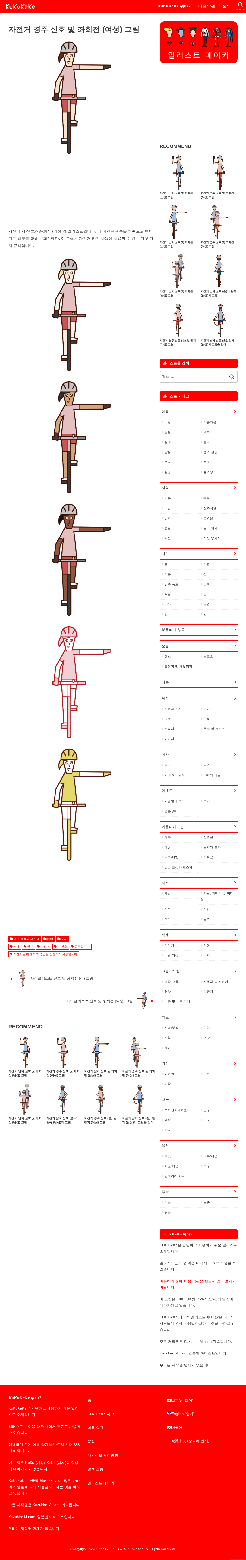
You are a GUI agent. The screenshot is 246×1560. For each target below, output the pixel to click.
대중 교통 (171, 981)
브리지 (169, 729)
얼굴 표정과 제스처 (26, 939)
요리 (168, 765)
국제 (206, 955)
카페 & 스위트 (175, 775)
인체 (206, 1027)
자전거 (45, 946)
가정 (165, 1063)
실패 (168, 442)
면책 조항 (96, 1469)
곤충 (206, 1202)
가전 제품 (171, 1166)
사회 (165, 488)
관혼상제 (171, 811)
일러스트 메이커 (101, 1483)
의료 (165, 1017)
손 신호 (62, 946)
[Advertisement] (81, 194)
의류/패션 (210, 1156)
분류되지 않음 (173, 630)
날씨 (206, 584)
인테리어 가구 (175, 1176)
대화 (168, 837)
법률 (168, 528)
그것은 (208, 518)
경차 (64, 939)
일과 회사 (210, 528)
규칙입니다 (82, 946)
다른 (165, 682)
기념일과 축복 (175, 801)
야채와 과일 (212, 775)
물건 (165, 1146)
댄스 (168, 656)
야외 (168, 909)
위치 (165, 698)
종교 (168, 462)
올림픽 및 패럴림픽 (178, 666)
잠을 (168, 452)
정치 (168, 518)
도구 (206, 1166)
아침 (206, 564)
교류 (168, 498)
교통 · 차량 (171, 971)
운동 (165, 646)
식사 (165, 754)
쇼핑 (168, 422)
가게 (206, 709)
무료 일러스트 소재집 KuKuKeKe (120, 1549)
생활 (165, 411)
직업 (168, 508)
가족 (168, 1084)
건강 (206, 1038)
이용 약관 (206, 6)
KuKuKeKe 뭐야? (174, 6)
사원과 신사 (173, 709)
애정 (168, 847)
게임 (168, 893)
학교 (168, 1130)
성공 (206, 462)
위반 (168, 538)
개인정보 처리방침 (103, 1455)
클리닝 (208, 472)
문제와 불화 (212, 847)
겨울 (168, 594)
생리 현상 (210, 452)
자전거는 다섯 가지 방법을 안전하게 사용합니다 (45, 954)
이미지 (169, 739)
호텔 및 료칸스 (214, 729)
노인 (206, 1074)
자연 (165, 554)
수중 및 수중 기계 (177, 1001)
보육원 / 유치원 (176, 1110)
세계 (165, 935)
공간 (206, 604)
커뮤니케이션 (173, 827)
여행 (206, 909)
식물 (168, 1202)
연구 (206, 1110)
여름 (168, 574)
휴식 (206, 442)
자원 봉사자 (212, 538)
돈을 (168, 432)
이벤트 (167, 791)
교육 (165, 1099)
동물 (168, 1212)
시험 (168, 1038)
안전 (30, 946)
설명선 (208, 837)
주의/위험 (171, 857)
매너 (50, 939)
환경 (168, 472)
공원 (168, 719)
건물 (206, 719)
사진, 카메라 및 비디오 (217, 896)
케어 (168, 1048)
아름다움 (209, 422)
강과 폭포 (171, 584)
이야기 (169, 945)
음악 (206, 919)
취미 (168, 919)
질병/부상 (171, 1027)
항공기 (208, 991)
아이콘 (208, 857)
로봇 (168, 1156)
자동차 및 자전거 (215, 981)
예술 (168, 1120)
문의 (227, 6)
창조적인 (209, 508)
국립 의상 (171, 955)
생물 (165, 1192)
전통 (206, 945)
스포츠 (208, 656)
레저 (165, 883)
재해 (206, 432)
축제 (206, 801)
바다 (168, 604)
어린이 (169, 1074)
